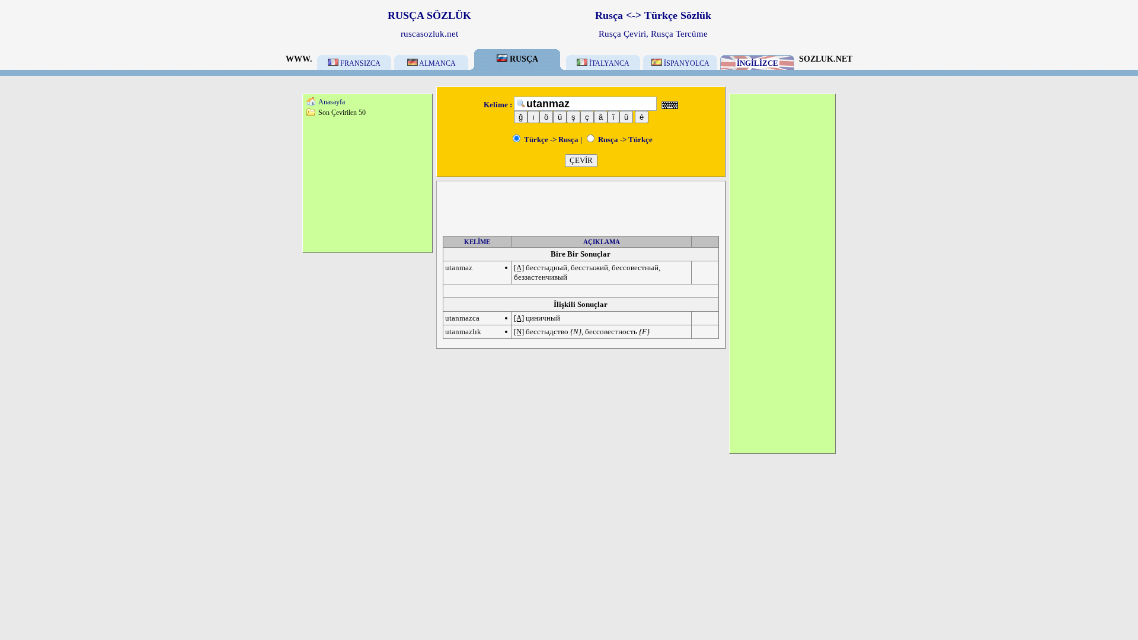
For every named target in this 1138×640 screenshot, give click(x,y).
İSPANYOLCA (685, 63)
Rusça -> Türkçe (624, 139)
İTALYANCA (608, 63)
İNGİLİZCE (757, 63)
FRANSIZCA (359, 63)
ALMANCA (437, 63)
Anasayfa (331, 102)
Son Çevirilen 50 (342, 112)
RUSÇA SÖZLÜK (429, 15)
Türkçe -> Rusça (550, 139)
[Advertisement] (367, 184)
